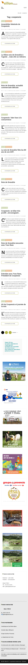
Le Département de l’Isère (7, 637)
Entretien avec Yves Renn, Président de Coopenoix (11, 275)
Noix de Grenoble (8, 182)
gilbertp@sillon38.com (8, 614)
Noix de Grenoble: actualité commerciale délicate (12, 86)
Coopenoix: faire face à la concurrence (11, 118)
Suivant (14, 332)
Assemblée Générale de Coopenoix (10, 25)
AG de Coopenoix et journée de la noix (13, 305)
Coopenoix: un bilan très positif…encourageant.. (10, 212)
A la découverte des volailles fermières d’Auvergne (13, 645)
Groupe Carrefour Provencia (7, 633)
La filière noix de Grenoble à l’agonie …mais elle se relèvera (13, 56)
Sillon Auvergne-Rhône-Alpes (11, 642)
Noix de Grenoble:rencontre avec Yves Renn (12, 244)
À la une (3, 21)
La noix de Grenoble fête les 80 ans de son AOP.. (13, 151)
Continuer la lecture (10, 43)
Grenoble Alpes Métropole (7, 630)
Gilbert (24, 29)
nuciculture (9, 21)
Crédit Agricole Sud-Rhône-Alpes (9, 626)
